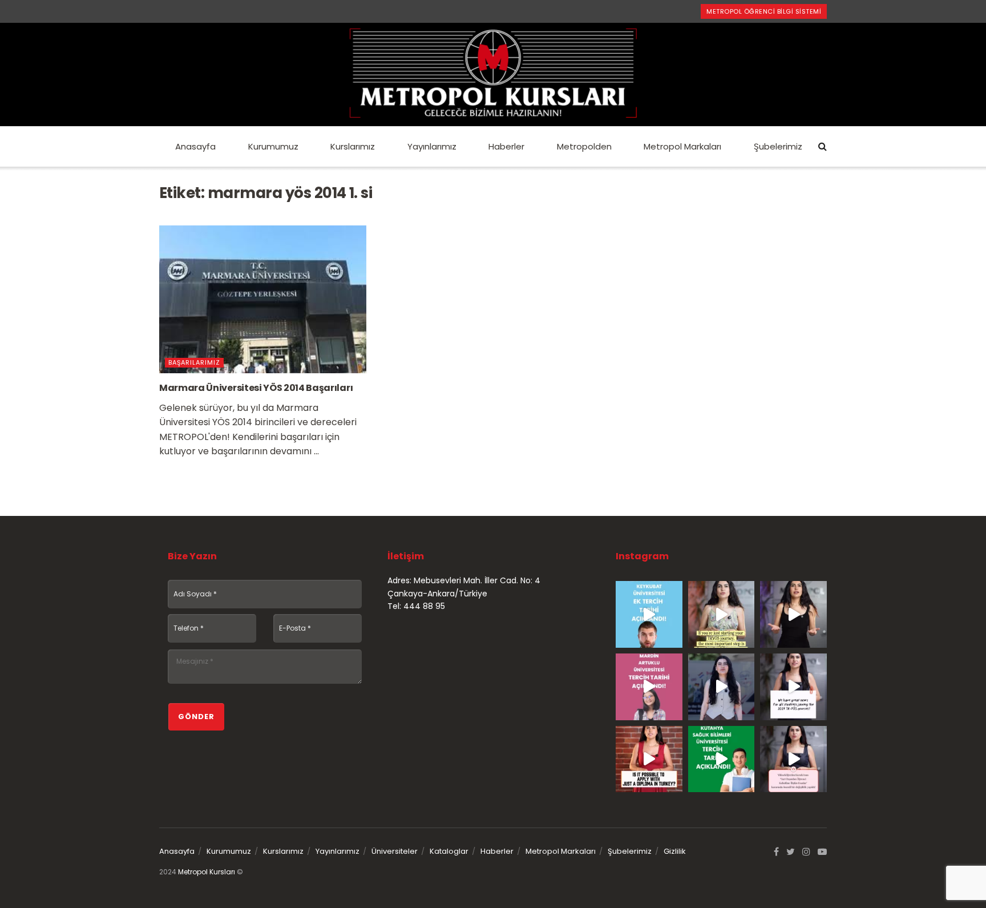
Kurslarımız (352, 146)
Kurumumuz (273, 146)
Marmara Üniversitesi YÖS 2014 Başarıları (256, 387)
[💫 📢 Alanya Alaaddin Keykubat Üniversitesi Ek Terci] (649, 614)
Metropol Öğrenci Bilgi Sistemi (763, 11)
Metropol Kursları (206, 872)
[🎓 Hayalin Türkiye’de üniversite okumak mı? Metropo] (793, 614)
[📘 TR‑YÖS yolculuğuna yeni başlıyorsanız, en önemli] (721, 614)
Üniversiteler (394, 851)
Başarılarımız (194, 362)
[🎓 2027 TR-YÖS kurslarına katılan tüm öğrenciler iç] (793, 686)
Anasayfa (195, 146)
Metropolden (584, 146)
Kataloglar (449, 851)
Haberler (506, 146)
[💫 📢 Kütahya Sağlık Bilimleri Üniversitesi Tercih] (721, 759)
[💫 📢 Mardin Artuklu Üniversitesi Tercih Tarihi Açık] (649, 686)
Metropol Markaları (682, 146)
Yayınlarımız (431, 146)
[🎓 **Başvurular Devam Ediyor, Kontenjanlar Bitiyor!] (721, 686)
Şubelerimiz (778, 146)
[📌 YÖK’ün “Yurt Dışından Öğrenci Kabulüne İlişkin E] (793, 759)
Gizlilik (675, 851)
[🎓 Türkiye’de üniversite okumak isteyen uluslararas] (649, 759)
